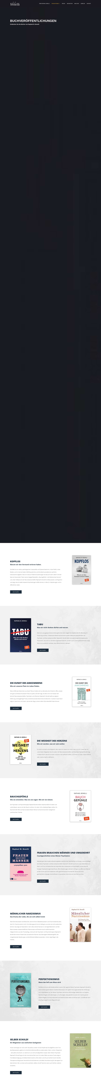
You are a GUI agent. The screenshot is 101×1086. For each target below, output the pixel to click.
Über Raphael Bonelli (44, 3)
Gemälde (83, 3)
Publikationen (55, 3)
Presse (63, 3)
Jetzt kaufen (16, 592)
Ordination (70, 3)
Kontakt (89, 3)
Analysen (76, 3)
